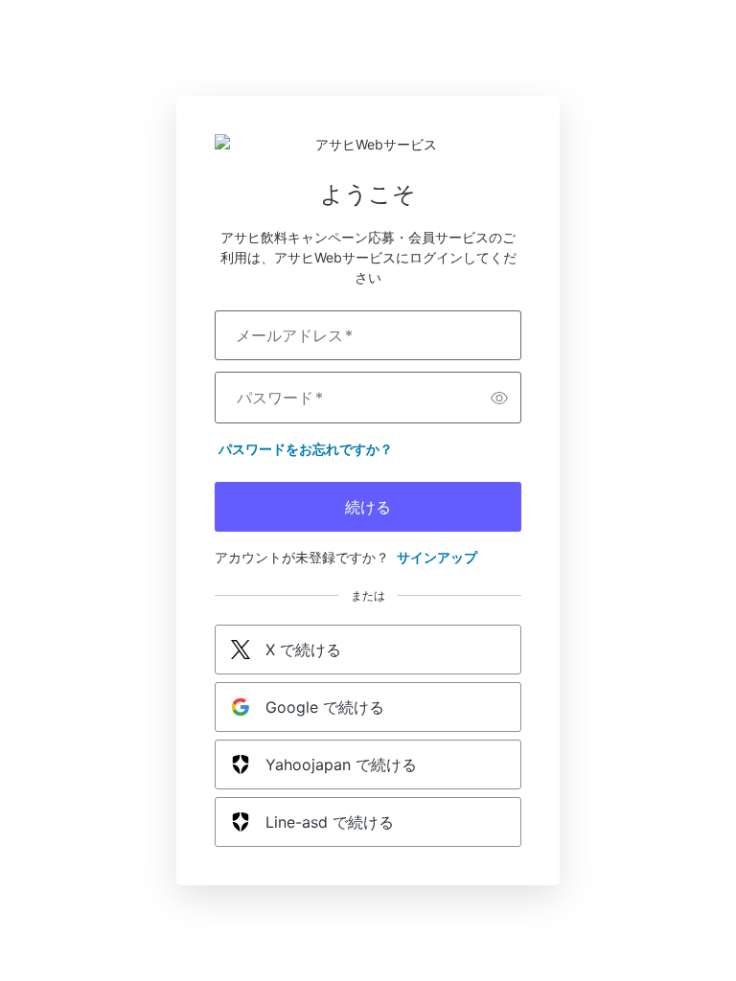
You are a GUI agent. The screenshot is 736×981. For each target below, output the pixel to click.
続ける (368, 506)
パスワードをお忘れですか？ (305, 449)
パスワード (280, 397)
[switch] (499, 397)
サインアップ (437, 557)
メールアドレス (294, 335)
